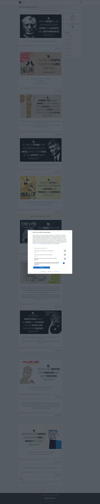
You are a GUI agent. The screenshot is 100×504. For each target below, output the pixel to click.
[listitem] (50, 248)
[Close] (70, 232)
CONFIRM (42, 267)
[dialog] (50, 252)
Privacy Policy (56, 271)
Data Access (50, 271)
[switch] (64, 251)
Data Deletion (43, 271)
